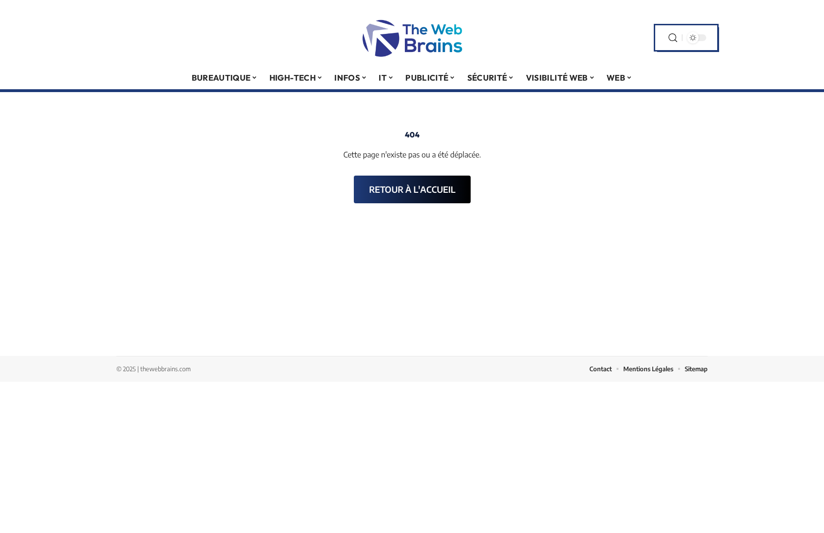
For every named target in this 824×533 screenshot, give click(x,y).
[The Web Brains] (412, 37)
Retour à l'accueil (412, 189)
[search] (673, 38)
